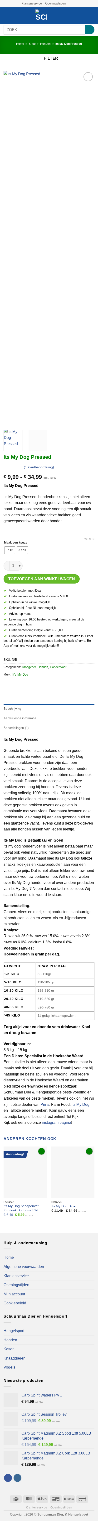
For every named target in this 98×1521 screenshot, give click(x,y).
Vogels (9, 1367)
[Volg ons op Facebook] (69, 3)
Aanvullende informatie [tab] (20, 718)
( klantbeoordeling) (39, 467)
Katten (9, 1349)
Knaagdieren (14, 1358)
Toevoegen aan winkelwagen (41, 579)
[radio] (10, 550)
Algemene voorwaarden (24, 1267)
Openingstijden (55, 3)
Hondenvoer (58, 667)
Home (20, 43)
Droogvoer (29, 667)
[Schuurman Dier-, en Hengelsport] (41, 15)
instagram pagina (56, 1122)
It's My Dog (20, 674)
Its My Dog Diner (64, 1206)
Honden (45, 43)
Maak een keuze (15, 542)
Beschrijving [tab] (12, 708)
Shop (32, 43)
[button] (6, 15)
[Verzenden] (89, 29)
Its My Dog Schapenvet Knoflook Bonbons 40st (21, 1208)
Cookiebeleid (15, 1303)
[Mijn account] (84, 15)
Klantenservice (31, 3)
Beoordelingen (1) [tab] (16, 728)
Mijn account (14, 1294)
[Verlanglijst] (76, 15)
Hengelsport (14, 1331)
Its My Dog (80, 1104)
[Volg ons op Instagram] (74, 3)
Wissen (89, 539)
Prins (44, 1104)
